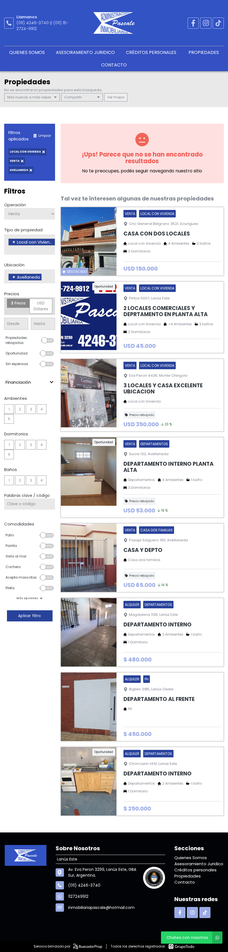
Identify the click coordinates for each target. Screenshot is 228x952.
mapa (118, 97)
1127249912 (78, 896)
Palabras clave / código (27, 495)
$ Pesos (18, 303)
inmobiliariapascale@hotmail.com (101, 907)
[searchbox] (9, 249)
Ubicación (14, 265)
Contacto (114, 65)
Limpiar (44, 135)
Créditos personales (151, 52)
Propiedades (204, 52)
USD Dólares (41, 306)
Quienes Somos (27, 52)
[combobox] (29, 244)
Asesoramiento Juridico (85, 52)
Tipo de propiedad (23, 230)
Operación (15, 205)
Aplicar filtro (29, 615)
